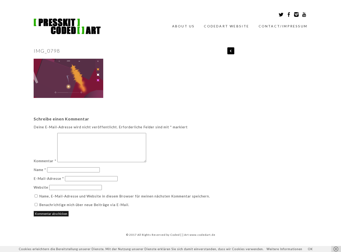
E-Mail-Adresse (49, 178)
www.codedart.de (202, 234)
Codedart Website (226, 26)
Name (40, 170)
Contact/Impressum (283, 26)
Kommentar (45, 161)
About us (183, 26)
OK (310, 249)
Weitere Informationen (284, 249)
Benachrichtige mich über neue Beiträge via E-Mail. (84, 205)
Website (41, 187)
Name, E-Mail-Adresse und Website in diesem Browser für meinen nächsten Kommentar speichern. (124, 196)
